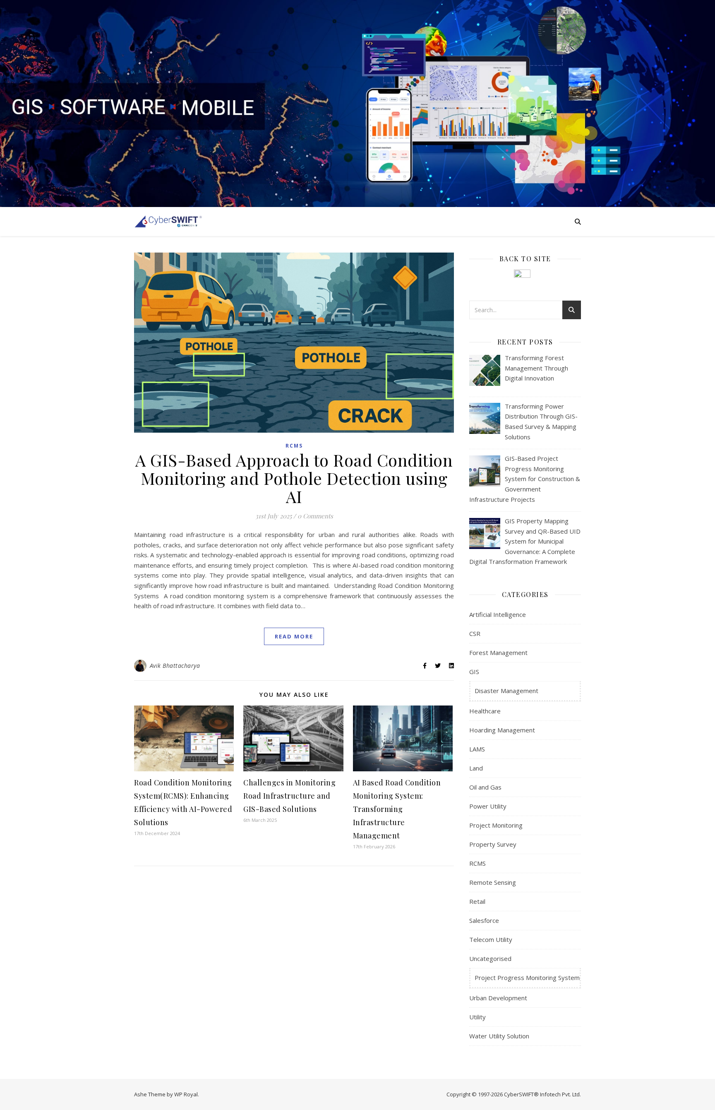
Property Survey (492, 844)
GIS (474, 671)
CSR (474, 633)
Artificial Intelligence (497, 614)
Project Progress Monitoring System (527, 977)
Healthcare (485, 711)
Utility (477, 1017)
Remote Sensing (492, 882)
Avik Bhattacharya (175, 665)
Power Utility (487, 806)
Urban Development (498, 998)
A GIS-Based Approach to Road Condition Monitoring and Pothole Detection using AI (294, 478)
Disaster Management (506, 690)
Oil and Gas (485, 787)
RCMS (294, 445)
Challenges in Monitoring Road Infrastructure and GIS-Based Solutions (289, 796)
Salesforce (484, 920)
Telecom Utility (490, 939)
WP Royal (186, 1094)
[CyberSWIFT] (168, 221)
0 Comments (315, 516)
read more (294, 636)
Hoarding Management (502, 730)
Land (476, 768)
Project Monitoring (496, 825)
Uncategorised (490, 958)
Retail (477, 901)
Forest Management (498, 652)
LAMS (477, 749)
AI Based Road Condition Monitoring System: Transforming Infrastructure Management (397, 809)
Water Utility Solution (499, 1036)
